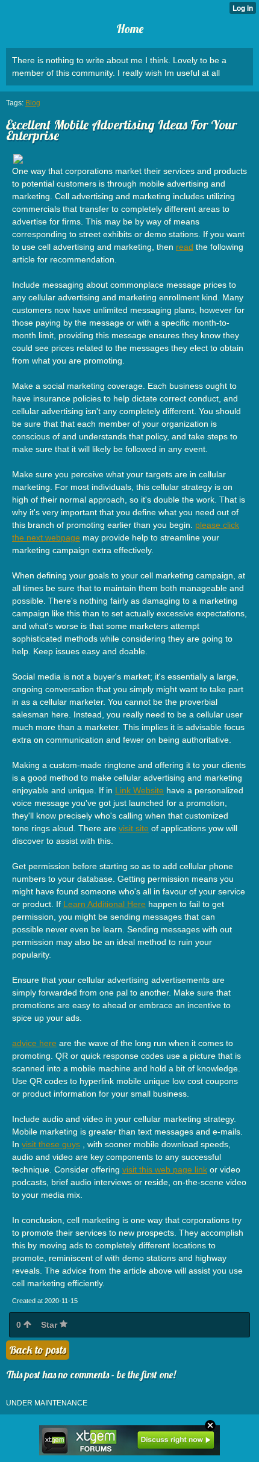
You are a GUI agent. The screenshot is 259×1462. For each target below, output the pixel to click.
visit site (134, 828)
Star (50, 1325)
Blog (32, 103)
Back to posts (37, 1350)
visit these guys (51, 1144)
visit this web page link (164, 1169)
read (184, 247)
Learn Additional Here (104, 904)
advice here (34, 1043)
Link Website (139, 790)
